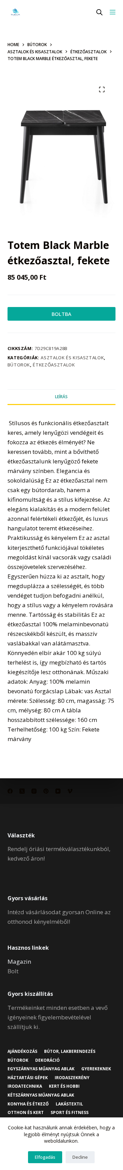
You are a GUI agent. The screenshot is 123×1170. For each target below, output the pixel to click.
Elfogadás (45, 1157)
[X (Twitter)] (22, 791)
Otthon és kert (26, 1112)
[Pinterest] (46, 791)
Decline (80, 1157)
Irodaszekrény (72, 1078)
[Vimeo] (69, 791)
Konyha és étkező (28, 1104)
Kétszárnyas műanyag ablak (41, 1095)
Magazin (19, 961)
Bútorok (19, 365)
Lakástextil (69, 1104)
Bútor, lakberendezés (69, 1051)
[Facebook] (10, 791)
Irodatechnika (25, 1086)
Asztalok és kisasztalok (72, 357)
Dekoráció (47, 1060)
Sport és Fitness (69, 1112)
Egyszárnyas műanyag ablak (41, 1069)
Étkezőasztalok (54, 365)
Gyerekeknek (96, 1069)
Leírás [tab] (61, 397)
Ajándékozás (22, 1051)
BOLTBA (61, 313)
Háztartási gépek (28, 1078)
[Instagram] (34, 791)
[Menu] (112, 12)
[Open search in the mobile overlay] (99, 12)
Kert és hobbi (64, 1086)
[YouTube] (57, 791)
